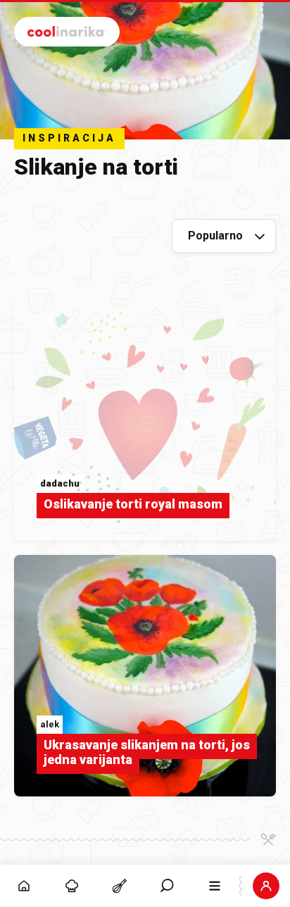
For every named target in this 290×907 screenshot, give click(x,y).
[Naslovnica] (24, 886)
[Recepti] (120, 886)
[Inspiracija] (72, 886)
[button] (167, 886)
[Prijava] (266, 886)
